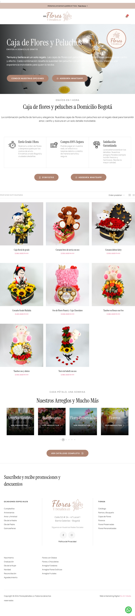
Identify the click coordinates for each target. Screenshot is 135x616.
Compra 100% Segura (72, 142)
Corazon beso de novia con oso (67, 249)
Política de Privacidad (67, 541)
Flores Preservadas (52, 418)
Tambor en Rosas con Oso (113, 310)
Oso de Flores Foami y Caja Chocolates (67, 310)
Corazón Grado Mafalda (21, 310)
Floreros (83, 418)
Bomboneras (20, 418)
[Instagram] (71, 535)
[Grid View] (129, 195)
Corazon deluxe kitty (113, 249)
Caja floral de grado (21, 249)
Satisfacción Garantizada (110, 144)
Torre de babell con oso (67, 371)
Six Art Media (125, 596)
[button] (60, 439)
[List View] (133, 195)
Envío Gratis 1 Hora (28, 142)
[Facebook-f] (63, 535)
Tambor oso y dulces (22, 371)
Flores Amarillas (114, 418)
